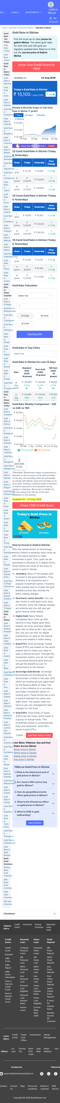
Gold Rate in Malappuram (9, 467)
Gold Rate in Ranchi (7, 362)
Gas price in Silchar (24, 759)
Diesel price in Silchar (25, 756)
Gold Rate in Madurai (7, 238)
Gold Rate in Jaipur (6, 186)
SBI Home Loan (36, 960)
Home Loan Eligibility (38, 1001)
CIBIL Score (7, 959)
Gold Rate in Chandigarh (9, 318)
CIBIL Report (8, 966)
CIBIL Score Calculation (10, 974)
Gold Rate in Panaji (6, 338)
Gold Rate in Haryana (7, 703)
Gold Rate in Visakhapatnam (11, 255)
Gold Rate (38, 1050)
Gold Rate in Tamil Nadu (6, 821)
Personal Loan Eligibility (24, 988)
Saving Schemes (39, 925)
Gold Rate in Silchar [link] (43, 28)
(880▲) (27, 399)
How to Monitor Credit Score (8, 997)
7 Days (18, 115)
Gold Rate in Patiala (7, 560)
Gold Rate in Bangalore (8, 131)
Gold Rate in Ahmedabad (9, 157)
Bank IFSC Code (30, 1051)
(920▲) (40, 399)
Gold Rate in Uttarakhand (9, 841)
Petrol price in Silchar (25, 752)
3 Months (40, 115)
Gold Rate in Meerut (7, 247)
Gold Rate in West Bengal (7, 851)
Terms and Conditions (32, 1087)
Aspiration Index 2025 (50, 927)
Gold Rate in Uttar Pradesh (7, 639)
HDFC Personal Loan (24, 969)
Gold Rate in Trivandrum (9, 386)
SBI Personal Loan (24, 960)
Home (4, 28)
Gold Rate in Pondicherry (9, 492)
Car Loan (13, 1050)
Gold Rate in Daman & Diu (7, 572)
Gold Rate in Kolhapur (8, 440)
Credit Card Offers (24, 1037)
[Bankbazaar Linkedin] (49, 1073)
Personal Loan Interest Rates (24, 999)
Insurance (27, 924)
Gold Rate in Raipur (7, 350)
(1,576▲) (53, 386)
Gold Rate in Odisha (7, 790)
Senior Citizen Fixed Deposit (50, 992)
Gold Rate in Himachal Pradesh (8, 714)
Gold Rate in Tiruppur (8, 605)
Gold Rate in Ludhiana (8, 450)
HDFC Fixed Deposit (50, 960)
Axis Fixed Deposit (50, 969)
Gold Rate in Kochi (6, 198)
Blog (23, 1086)
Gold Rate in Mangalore (8, 459)
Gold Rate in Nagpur (7, 485)
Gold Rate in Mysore (7, 475)
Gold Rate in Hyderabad (9, 112)
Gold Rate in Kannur (7, 421)
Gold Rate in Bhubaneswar (10, 309)
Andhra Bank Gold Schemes (8, 871)
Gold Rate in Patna (6, 264)
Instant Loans (23, 1008)
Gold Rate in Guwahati (8, 412)
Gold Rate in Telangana (8, 833)
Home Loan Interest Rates (37, 989)
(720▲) (53, 399)
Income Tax (22, 1050)
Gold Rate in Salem (6, 514)
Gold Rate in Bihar (6, 664)
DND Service (55, 1087)
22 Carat (25, 315)
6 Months (19, 119)
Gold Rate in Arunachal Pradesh (21, 28)
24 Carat (44, 315)
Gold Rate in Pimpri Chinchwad (9, 584)
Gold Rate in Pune (6, 502)
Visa (56, 1048)
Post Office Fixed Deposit (50, 980)
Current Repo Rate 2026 (37, 1011)
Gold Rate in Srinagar (7, 302)
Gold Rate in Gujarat (7, 694)
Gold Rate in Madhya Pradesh (7, 772)
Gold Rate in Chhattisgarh (9, 673)
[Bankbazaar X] (42, 1073)
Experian (9, 954)
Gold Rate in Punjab (7, 799)
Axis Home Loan (36, 979)
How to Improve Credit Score (9, 985)
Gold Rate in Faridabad (8, 219)
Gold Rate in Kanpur (7, 209)
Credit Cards (17, 925)
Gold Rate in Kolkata (7, 102)
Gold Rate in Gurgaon (8, 228)
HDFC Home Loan (36, 969)
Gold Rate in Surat (6, 526)
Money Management (50, 1036)
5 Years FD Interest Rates (50, 1004)
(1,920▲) (27, 386)
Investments (35, 1034)
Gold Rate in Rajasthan (8, 809)
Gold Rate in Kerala (6, 760)
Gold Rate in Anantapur (8, 550)
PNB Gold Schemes (8, 895)
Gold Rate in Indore (7, 276)
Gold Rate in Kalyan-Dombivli (8, 594)
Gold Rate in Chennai (7, 121)
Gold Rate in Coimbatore (9, 175)
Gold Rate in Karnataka (8, 749)
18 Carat (25, 323)
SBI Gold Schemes (8, 902)
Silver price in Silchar (25, 749)
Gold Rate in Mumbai (7, 81)
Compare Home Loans (38, 950)
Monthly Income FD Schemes (51, 1017)
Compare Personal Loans (24, 950)
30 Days (29, 115)
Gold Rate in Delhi (6, 91)
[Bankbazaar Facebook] (56, 1073)
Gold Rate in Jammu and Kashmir (7, 727)
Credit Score (8, 949)
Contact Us (13, 1087)
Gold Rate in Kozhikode (8, 431)
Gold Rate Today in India (39, 735)
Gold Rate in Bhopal (7, 150)
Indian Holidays (47, 1050)
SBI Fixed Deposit (50, 950)
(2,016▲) (40, 386)
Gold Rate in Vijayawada (9, 166)
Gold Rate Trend (6, 57)
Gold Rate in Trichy (6, 538)
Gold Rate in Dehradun (8, 327)
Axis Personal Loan (24, 979)
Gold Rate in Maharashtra (9, 782)
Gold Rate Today (6, 48)
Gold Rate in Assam (7, 651)
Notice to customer (44, 1087)
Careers (3, 1086)
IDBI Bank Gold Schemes (8, 883)
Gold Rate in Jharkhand (9, 740)
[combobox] (35, 295)
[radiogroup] (35, 319)
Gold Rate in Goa (6, 683)
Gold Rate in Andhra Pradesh (7, 627)
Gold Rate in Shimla (7, 374)
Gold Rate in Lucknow (8, 140)
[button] (50, 94)
